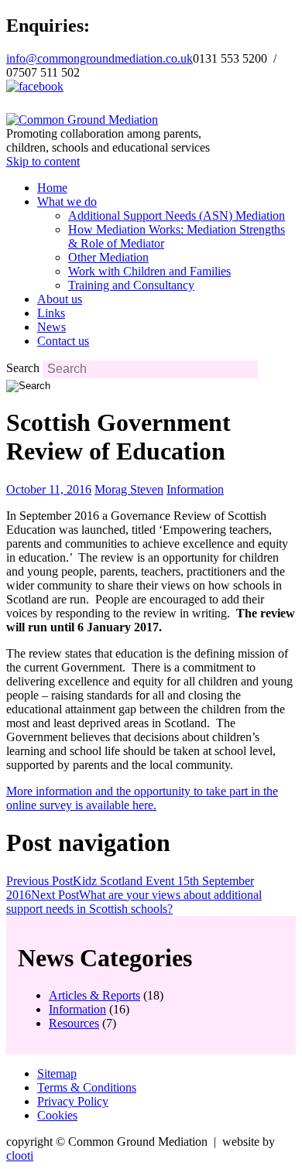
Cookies (57, 1115)
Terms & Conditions (86, 1087)
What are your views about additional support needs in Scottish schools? (134, 901)
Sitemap (57, 1073)
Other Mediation (108, 257)
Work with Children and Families (149, 271)
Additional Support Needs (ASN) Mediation (176, 215)
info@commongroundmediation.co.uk (99, 58)
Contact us (63, 340)
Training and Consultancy (131, 285)
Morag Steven (128, 489)
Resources (74, 1023)
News (51, 326)
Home (52, 187)
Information (195, 489)
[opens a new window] (34, 86)
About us (59, 299)
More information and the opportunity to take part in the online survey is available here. (142, 798)
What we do (67, 201)
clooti (19, 1155)
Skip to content (43, 161)
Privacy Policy (72, 1101)
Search (22, 367)
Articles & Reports (94, 995)
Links (51, 313)
